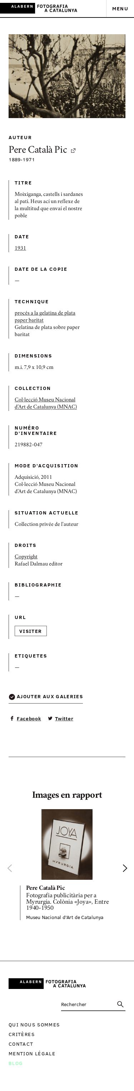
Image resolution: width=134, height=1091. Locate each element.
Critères (22, 1034)
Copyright (26, 557)
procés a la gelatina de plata (45, 313)
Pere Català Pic (38, 150)
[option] (67, 864)
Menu (120, 8)
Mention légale (32, 1053)
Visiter (30, 631)
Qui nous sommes (34, 1024)
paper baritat (29, 320)
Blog (16, 1063)
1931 (20, 248)
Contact (21, 1043)
